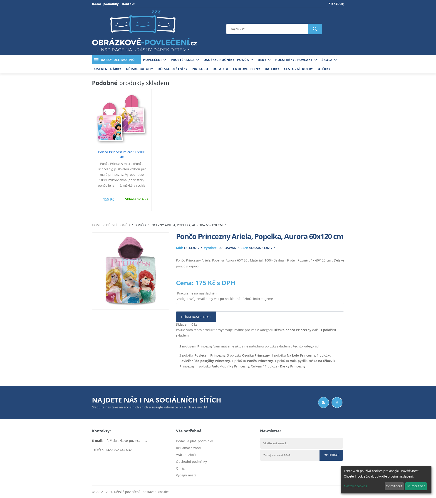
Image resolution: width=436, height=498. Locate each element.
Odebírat (331, 455)
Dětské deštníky (173, 69)
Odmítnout (394, 486)
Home (97, 225)
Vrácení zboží (186, 455)
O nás (180, 468)
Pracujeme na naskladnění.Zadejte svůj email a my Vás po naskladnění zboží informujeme (225, 296)
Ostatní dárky (107, 69)
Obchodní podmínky (191, 461)
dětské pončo (118, 225)
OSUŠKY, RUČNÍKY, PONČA (226, 60)
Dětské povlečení (127, 492)
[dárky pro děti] (144, 52)
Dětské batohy (139, 69)
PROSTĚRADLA (183, 60)
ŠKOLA (328, 60)
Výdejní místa (186, 475)
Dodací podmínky (105, 4)
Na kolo (200, 69)
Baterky (272, 69)
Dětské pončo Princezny (292, 330)
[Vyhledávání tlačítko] (315, 29)
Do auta (220, 69)
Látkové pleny (246, 69)
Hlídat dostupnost (196, 317)
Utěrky (324, 69)
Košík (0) (337, 4)
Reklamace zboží (188, 448)
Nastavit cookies (355, 486)
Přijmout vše (415, 486)
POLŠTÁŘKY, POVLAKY (294, 60)
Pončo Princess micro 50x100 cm (121, 154)
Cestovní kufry (298, 69)
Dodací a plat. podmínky (194, 441)
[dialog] (386, 479)
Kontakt (128, 4)
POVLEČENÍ (153, 60)
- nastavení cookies (154, 492)
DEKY (263, 60)
